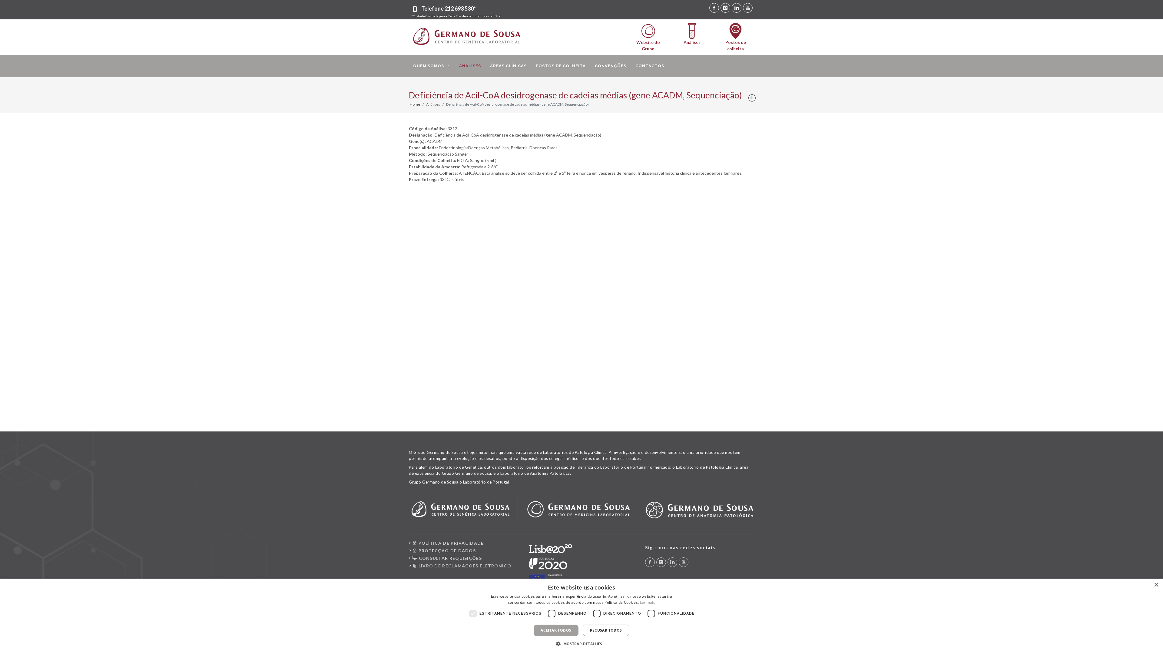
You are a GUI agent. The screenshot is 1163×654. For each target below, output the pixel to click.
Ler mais (647, 602)
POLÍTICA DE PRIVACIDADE (450, 543)
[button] (581, 644)
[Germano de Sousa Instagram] (725, 8)
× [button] (1156, 585)
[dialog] (581, 616)
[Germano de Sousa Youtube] (748, 8)
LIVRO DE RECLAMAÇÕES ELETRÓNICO (464, 565)
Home (415, 104)
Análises (433, 104)
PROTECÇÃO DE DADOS (446, 550)
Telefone (448, 8)
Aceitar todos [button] (556, 630)
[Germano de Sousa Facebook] (714, 8)
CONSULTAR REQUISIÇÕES (449, 558)
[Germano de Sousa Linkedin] (736, 8)
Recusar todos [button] (606, 630)
